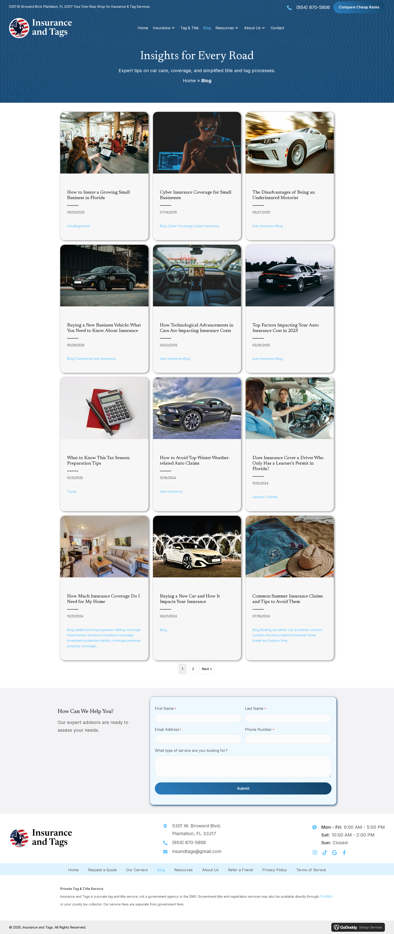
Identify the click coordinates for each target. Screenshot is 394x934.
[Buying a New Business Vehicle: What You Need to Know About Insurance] (104, 309)
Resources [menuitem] (183, 869)
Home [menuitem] (73, 869)
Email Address (168, 729)
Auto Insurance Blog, (267, 226)
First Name (165, 708)
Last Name (255, 708)
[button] (173, 28)
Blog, (164, 630)
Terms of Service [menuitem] (311, 869)
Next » (207, 669)
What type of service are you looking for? (191, 750)
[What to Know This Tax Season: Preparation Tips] (104, 444)
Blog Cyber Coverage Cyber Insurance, (190, 226)
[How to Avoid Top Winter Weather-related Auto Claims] (197, 444)
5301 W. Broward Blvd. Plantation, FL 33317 (41, 6)
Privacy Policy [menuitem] (274, 869)
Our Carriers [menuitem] (137, 869)
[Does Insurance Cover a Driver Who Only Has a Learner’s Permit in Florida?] (290, 444)
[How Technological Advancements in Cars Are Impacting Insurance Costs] (197, 309)
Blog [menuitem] (161, 869)
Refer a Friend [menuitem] (240, 869)
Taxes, (72, 491)
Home (189, 80)
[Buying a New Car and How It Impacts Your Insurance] (197, 588)
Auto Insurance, (171, 491)
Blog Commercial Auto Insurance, (92, 358)
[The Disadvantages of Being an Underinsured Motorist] (290, 176)
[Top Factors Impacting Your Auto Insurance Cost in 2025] (290, 309)
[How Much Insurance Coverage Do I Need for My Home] (104, 588)
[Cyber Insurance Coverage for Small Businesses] (197, 176)
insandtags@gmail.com (197, 851)
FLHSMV (326, 896)
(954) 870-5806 (313, 7)
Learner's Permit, (265, 497)
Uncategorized (78, 226)
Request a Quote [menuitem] (102, 869)
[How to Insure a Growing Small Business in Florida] (104, 176)
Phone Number (259, 729)
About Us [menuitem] (210, 869)
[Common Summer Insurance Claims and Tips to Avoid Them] (290, 588)
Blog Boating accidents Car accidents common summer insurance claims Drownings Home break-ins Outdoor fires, (287, 635)
